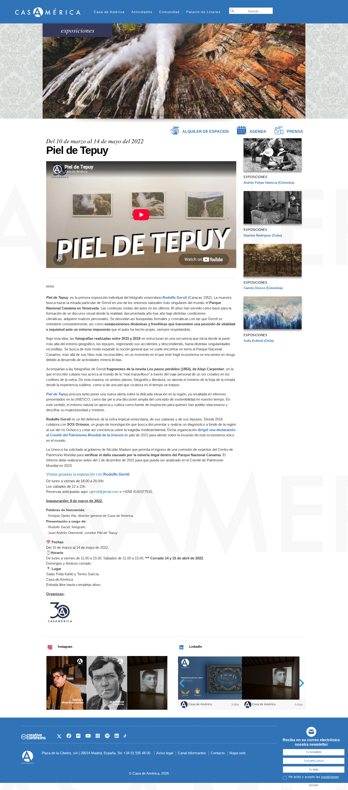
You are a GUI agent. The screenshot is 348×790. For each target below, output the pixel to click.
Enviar (313, 785)
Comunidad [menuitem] (169, 12)
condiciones (330, 777)
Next (300, 683)
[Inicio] (47, 12)
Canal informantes (192, 753)
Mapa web (237, 753)
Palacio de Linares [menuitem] (203, 12)
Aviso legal (164, 753)
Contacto (218, 753)
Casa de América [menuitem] (109, 12)
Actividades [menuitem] (141, 12)
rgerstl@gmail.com (104, 492)
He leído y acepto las (314, 776)
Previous (183, 683)
